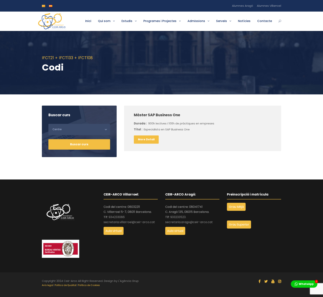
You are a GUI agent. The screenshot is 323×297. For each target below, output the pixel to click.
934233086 (117, 217)
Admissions (196, 21)
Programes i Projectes (159, 21)
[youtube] (272, 282)
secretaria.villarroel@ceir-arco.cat (129, 222)
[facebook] (260, 282)
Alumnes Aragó (242, 6)
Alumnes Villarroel (269, 6)
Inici (88, 21)
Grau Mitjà (236, 207)
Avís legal (47, 285)
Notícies (244, 21)
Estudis (126, 21)
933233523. (178, 217)
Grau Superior (239, 224)
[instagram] (279, 282)
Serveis (221, 21)
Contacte (264, 21)
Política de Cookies (89, 285)
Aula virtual (113, 231)
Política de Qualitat (65, 285)
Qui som (104, 21)
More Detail (146, 139)
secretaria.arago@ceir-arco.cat (189, 222)
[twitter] (266, 282)
